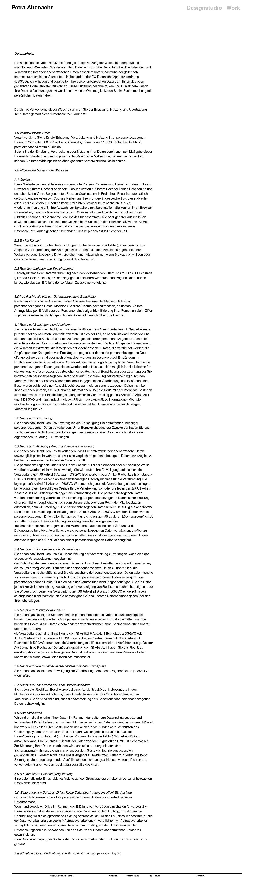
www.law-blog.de (109, 853)
